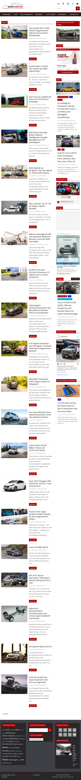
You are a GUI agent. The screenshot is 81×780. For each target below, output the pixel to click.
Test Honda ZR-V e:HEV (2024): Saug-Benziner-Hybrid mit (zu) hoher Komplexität (39, 32)
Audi (59, 149)
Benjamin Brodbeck (41, 38)
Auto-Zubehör (51, 14)
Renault (14, 753)
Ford (17, 736)
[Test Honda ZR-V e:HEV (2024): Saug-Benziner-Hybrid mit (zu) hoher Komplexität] (14, 32)
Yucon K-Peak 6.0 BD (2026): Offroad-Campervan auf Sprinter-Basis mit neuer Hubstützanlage (67, 308)
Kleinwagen (11, 741)
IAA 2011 (4, 741)
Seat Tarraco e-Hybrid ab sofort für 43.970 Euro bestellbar (40, 99)
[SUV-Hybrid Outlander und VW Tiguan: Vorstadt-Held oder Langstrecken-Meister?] (14, 348)
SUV (11, 756)
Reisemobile (38, 14)
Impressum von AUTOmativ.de (63, 775)
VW (22, 760)
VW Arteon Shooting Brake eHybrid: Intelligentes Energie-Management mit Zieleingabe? (38, 137)
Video (5, 759)
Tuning (18, 756)
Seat (18, 753)
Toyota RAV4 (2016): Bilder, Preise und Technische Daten (38, 447)
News (15, 14)
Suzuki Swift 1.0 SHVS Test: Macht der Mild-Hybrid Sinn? (38, 68)
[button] (11, 14)
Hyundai (20, 739)
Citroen (4, 733)
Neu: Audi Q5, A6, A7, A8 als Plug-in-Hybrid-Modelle (40, 206)
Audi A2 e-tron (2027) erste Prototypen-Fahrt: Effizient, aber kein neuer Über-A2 (66, 157)
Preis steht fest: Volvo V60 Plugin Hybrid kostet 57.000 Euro (74, 753)
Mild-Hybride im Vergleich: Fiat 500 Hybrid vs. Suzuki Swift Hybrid (40, 170)
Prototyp (4, 753)
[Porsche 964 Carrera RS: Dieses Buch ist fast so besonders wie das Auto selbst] (68, 391)
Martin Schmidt (43, 315)
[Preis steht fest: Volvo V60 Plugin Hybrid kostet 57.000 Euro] (64, 756)
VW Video (9, 763)
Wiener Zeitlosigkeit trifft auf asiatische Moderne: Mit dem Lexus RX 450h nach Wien (40, 238)
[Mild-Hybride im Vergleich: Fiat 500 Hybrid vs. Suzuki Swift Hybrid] (14, 172)
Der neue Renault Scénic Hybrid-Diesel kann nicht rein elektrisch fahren (40, 414)
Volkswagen (13, 760)
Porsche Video (19, 751)
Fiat (15, 736)
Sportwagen (5, 756)
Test (63, 149)
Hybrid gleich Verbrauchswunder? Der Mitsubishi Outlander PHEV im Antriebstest (40, 309)
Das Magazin (6, 14)
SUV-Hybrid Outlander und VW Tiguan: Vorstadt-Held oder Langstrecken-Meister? (40, 347)
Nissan (9, 747)
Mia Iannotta (41, 420)
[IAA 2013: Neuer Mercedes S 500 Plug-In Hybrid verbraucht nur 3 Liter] (14, 580)
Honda (23, 736)
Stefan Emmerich (43, 387)
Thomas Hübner (39, 280)
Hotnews (5, 739)
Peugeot (17, 747)
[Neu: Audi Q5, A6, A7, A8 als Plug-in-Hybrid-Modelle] (14, 207)
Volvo (19, 760)
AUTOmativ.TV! (74, 14)
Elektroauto (11, 733)
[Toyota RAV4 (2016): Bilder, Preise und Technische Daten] (14, 450)
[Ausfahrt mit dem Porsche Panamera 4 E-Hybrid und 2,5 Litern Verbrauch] (14, 274)
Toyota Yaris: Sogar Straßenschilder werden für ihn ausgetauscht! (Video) (40, 515)
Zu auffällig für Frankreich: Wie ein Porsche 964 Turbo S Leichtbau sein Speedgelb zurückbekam (66, 110)
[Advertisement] (67, 220)
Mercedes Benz (7, 744)
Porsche (60, 99)
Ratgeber (10, 753)
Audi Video (12, 730)
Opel (13, 747)
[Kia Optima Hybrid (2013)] (14, 653)
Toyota (14, 756)
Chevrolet (21, 730)
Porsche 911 (12, 751)
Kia (7, 741)
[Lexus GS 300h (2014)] (14, 551)
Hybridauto (13, 738)
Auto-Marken (62, 14)
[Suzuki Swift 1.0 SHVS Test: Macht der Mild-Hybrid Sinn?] (14, 70)
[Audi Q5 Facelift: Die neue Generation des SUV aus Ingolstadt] (14, 684)
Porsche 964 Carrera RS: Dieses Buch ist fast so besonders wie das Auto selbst (67, 407)
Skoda (21, 753)
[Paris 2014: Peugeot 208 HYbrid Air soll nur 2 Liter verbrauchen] (14, 485)
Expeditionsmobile (62, 296)
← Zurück (4, 714)
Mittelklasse (20, 744)
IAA (24, 739)
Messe (15, 744)
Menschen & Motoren (63, 97)
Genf (20, 736)
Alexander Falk (43, 489)
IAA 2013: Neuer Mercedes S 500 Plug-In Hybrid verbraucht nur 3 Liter (40, 579)
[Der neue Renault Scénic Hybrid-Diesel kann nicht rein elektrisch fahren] (14, 417)
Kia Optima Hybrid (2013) (40, 646)
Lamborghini (17, 741)
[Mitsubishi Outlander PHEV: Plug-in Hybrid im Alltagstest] (14, 384)
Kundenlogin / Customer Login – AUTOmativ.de (62, 777)
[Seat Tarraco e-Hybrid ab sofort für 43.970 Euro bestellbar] (14, 101)
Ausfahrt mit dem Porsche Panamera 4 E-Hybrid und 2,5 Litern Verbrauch (39, 273)
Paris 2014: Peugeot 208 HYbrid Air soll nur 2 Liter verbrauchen (40, 483)
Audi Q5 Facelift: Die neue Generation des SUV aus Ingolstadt (38, 679)
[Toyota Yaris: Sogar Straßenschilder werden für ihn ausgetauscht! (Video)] (14, 516)
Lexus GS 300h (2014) (38, 547)
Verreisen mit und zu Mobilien (65, 299)
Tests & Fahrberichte (26, 14)
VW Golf (4, 763)
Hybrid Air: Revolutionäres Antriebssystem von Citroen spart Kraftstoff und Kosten (39, 613)
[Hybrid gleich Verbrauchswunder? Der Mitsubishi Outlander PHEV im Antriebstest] (14, 310)
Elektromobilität (8, 736)
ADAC (3, 730)
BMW (17, 730)
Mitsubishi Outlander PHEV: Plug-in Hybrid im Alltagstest (39, 381)
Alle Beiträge (75, 279)
